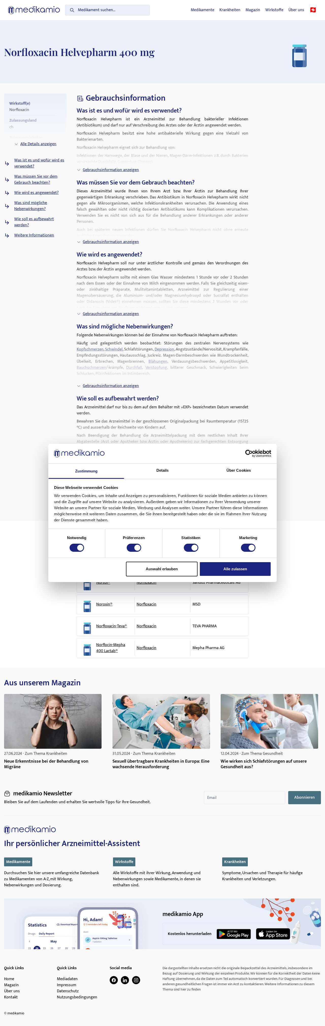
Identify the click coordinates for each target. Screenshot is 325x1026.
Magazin (253, 10)
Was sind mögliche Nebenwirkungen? (30, 206)
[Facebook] (114, 980)
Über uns (296, 10)
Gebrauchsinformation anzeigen (111, 170)
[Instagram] (136, 980)
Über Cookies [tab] (238, 470)
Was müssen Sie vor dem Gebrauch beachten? (35, 180)
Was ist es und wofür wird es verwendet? (39, 163)
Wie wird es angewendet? (36, 193)
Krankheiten (229, 10)
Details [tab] (162, 470)
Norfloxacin (146, 582)
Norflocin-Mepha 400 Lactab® (110, 648)
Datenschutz (68, 991)
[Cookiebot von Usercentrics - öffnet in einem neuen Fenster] (249, 453)
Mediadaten (67, 979)
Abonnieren (304, 797)
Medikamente (202, 10)
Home (9, 979)
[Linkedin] (125, 980)
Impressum (66, 985)
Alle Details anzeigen (38, 144)
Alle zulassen (235, 569)
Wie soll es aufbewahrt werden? (34, 222)
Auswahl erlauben (162, 569)
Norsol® (103, 583)
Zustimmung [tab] (86, 471)
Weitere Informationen (34, 235)
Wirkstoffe (274, 10)
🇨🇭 (313, 10)
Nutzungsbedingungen (77, 997)
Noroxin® (104, 604)
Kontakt (11, 997)
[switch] (134, 548)
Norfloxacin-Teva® (111, 626)
